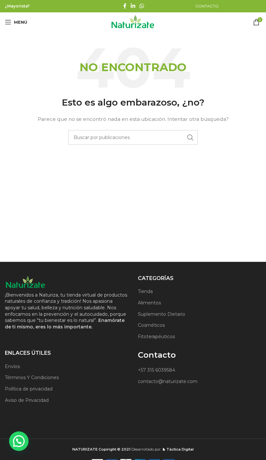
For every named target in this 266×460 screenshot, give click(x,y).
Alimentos (149, 303)
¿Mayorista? (17, 6)
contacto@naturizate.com (168, 381)
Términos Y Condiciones (32, 377)
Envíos (12, 366)
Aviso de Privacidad (27, 400)
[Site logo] (133, 22)
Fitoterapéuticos (156, 336)
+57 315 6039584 (156, 370)
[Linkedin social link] (132, 6)
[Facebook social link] (124, 6)
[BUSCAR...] (190, 137)
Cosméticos (151, 325)
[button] (19, 441)
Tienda (145, 291)
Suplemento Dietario (161, 314)
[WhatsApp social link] (142, 6)
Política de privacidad (29, 389)
